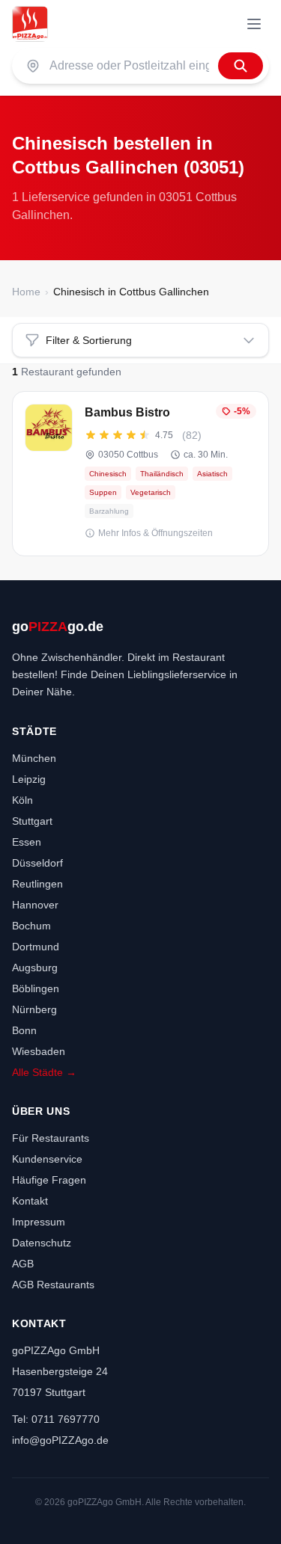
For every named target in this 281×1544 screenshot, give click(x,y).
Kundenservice (47, 1159)
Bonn (24, 1030)
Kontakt (30, 1201)
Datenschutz (41, 1243)
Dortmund (35, 947)
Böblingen (35, 988)
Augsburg (35, 968)
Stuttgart (32, 821)
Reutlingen (37, 884)
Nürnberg (34, 1009)
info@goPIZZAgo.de (60, 1440)
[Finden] (240, 65)
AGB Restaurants (53, 1285)
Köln (22, 800)
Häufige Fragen (49, 1180)
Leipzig (29, 779)
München (34, 758)
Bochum (31, 926)
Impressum (38, 1222)
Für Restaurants (50, 1138)
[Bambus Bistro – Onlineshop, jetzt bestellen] (140, 474)
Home (26, 292)
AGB (23, 1264)
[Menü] (254, 24)
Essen (26, 842)
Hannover (35, 905)
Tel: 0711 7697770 (56, 1419)
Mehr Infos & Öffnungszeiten (155, 533)
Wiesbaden (38, 1051)
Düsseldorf (37, 863)
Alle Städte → (44, 1072)
